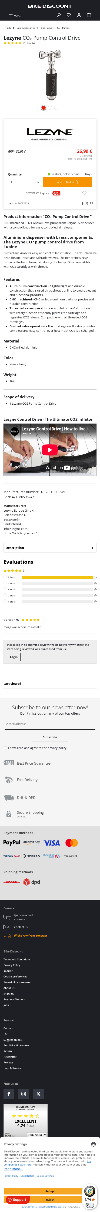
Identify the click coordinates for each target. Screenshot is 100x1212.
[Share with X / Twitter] (86, 203)
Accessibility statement (17, 982)
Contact (8, 1028)
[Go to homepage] (50, 6)
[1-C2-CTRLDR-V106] (50, 74)
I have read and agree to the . (37, 748)
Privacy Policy (11, 965)
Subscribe (50, 737)
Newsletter (10, 1057)
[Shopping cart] (89, 16)
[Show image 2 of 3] (50, 108)
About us (8, 988)
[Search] (59, 16)
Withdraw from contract (30, 936)
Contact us (21, 927)
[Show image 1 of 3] (43, 108)
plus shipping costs (80, 158)
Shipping (8, 993)
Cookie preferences (15, 976)
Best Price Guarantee (16, 1045)
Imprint (8, 971)
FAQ (6, 1034)
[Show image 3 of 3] (56, 108)
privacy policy (57, 748)
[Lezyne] (50, 134)
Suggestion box (12, 1039)
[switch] (90, 1205)
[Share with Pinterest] (90, 203)
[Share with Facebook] (82, 203)
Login (14, 657)
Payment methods (18, 833)
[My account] (79, 16)
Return (7, 1051)
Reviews (8, 1062)
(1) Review (29, 42)
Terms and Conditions (16, 959)
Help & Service (12, 1068)
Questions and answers (23, 917)
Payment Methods (14, 999)
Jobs (6, 1005)
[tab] (50, 548)
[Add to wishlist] (84, 193)
